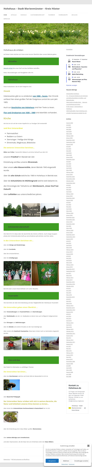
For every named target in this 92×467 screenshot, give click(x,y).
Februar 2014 (69, 323)
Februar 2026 (69, 136)
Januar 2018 (69, 267)
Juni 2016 (68, 290)
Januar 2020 (69, 232)
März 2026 (69, 133)
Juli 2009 (68, 366)
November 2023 (70, 179)
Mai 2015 (68, 301)
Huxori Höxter (76, 61)
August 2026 (69, 123)
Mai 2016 (68, 292)
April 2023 (69, 191)
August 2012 (69, 335)
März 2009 (69, 370)
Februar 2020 (69, 230)
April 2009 (69, 368)
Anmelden (69, 49)
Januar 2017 (69, 280)
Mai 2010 (68, 357)
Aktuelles (14, 15)
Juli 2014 (68, 314)
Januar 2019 (69, 252)
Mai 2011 (68, 348)
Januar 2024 (69, 174)
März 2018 (69, 262)
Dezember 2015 (70, 297)
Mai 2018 (68, 258)
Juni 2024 (68, 164)
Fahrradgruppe (63, 15)
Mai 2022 (68, 206)
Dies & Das (74, 15)
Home (5, 15)
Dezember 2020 (70, 224)
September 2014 (70, 310)
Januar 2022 (69, 215)
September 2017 (70, 271)
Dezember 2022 (70, 198)
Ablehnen (66, 461)
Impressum (71, 464)
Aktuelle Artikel (8, 68)
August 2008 (69, 372)
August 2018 (69, 254)
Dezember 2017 (70, 269)
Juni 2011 (68, 346)
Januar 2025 (69, 157)
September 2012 (70, 333)
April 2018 (69, 260)
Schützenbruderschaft (37, 15)
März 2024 (69, 170)
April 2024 (69, 168)
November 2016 (70, 284)
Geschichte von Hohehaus (22, 107)
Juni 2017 (68, 273)
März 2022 (69, 211)
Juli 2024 (68, 161)
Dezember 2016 (70, 282)
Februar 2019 (69, 249)
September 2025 (70, 142)
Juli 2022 (68, 202)
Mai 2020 (68, 226)
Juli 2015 (68, 299)
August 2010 (69, 355)
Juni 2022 (68, 204)
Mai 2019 (68, 243)
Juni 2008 (68, 374)
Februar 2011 (69, 353)
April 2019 (69, 245)
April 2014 (69, 320)
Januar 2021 (69, 222)
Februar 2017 (69, 277)
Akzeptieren (52, 461)
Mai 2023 (68, 189)
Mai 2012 (68, 338)
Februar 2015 (69, 305)
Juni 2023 (68, 187)
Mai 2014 (68, 318)
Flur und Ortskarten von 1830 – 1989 (19, 112)
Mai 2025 (68, 151)
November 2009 (70, 361)
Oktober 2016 (70, 286)
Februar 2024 (69, 172)
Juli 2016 (68, 288)
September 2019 (70, 237)
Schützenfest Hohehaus (72, 93)
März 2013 (69, 327)
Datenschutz (65, 464)
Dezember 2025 (70, 140)
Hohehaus (24, 15)
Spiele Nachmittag (77, 74)
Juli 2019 (68, 241)
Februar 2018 (69, 265)
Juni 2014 (68, 316)
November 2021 (70, 219)
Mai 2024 (68, 166)
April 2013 (69, 325)
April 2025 (69, 153)
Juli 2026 (68, 125)
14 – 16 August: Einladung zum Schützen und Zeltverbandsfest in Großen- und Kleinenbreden (77, 98)
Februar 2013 (69, 329)
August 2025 (69, 144)
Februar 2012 (69, 340)
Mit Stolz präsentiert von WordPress (20, 459)
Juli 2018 (68, 256)
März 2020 (69, 228)
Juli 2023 (68, 185)
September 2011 (70, 342)
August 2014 (69, 312)
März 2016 (69, 295)
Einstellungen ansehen (81, 461)
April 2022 (69, 209)
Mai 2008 (68, 376)
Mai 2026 (68, 129)
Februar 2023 (69, 194)
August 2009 (69, 363)
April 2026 (69, 131)
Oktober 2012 (70, 331)
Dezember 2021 (70, 217)
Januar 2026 (69, 138)
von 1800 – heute (40, 96)
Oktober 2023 (70, 181)
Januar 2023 (69, 196)
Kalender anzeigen (71, 85)
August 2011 (69, 344)
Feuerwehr (51, 15)
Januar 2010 (69, 359)
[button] (88, 446)
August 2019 (69, 239)
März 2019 (69, 247)
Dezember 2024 (70, 159)
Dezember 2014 (70, 307)
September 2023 (70, 183)
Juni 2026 (68, 127)
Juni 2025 (68, 148)
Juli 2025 (68, 146)
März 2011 (69, 350)
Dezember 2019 (70, 234)
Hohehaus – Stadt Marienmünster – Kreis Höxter (32, 8)
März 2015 (69, 303)
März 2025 (69, 155)
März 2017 (69, 275)
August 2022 (69, 200)
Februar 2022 (69, 213)
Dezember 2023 (70, 176)
